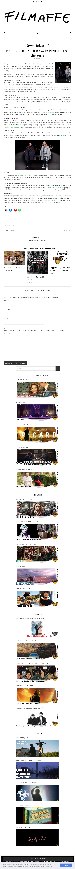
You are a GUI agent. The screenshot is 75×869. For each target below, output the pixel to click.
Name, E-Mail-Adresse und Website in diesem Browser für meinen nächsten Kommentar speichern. (35, 330)
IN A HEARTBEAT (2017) (23, 827)
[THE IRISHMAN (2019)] (37, 457)
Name (6, 301)
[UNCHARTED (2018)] (37, 748)
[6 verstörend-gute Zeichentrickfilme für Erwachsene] (37, 673)
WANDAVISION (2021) (23, 380)
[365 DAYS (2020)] (37, 412)
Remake (15, 226)
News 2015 (8, 226)
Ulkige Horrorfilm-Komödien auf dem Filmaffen (30, 618)
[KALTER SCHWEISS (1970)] (37, 599)
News (37, 42)
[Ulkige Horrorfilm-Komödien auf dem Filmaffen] (37, 629)
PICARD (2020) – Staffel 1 (24, 424)
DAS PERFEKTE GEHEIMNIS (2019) (27, 544)
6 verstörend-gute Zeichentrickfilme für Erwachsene (32, 663)
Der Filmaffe (10, 230)
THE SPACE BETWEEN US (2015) (26, 783)
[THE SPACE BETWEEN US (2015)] (37, 793)
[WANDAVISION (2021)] (37, 390)
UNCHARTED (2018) (22, 738)
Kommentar (8, 334)
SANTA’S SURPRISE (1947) (24, 805)
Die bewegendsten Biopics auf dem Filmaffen (30, 708)
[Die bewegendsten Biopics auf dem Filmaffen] (37, 718)
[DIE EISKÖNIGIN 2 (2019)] (37, 576)
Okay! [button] (66, 865)
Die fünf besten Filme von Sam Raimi (27, 641)
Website (6, 319)
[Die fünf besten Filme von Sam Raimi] (37, 651)
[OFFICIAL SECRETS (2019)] (37, 509)
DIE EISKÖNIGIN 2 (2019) (24, 566)
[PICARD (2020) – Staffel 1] (37, 435)
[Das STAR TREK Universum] (37, 696)
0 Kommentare (67, 230)
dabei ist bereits (49, 112)
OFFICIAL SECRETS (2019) (24, 499)
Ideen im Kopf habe (50, 200)
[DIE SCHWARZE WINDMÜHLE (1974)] (37, 532)
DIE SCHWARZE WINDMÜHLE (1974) (27, 521)
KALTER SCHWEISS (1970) (24, 589)
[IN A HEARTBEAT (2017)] (37, 837)
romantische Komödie (54, 188)
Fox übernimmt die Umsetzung (19, 87)
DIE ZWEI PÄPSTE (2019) (24, 469)
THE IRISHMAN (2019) (23, 447)
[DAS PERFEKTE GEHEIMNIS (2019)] (37, 554)
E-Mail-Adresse (9, 310)
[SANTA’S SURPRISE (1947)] (37, 815)
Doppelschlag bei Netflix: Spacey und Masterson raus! (60, 271)
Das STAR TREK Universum (24, 686)
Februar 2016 (65, 135)
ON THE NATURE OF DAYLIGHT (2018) (28, 760)
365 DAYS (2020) (21, 402)
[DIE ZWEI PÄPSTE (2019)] (37, 479)
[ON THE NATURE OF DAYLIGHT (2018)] (37, 770)
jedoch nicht (15, 102)
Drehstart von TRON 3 (25, 175)
